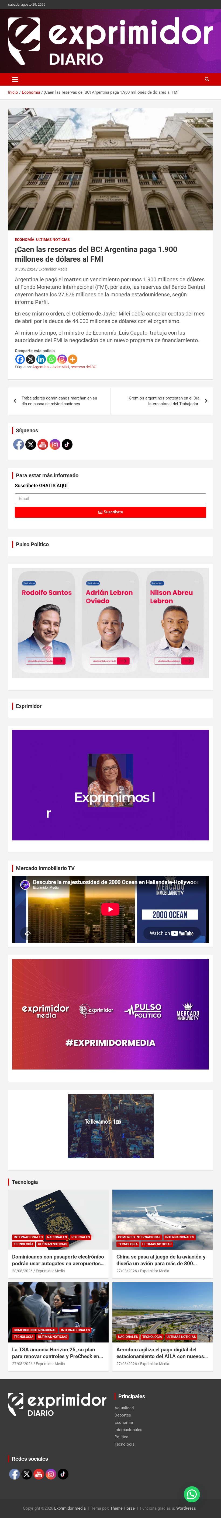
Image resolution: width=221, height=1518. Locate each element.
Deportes (123, 1415)
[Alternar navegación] (15, 79)
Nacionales (57, 1237)
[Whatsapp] (51, 359)
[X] (30, 359)
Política (121, 1437)
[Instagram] (62, 359)
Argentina (40, 367)
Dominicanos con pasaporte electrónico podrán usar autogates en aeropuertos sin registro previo (58, 1263)
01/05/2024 (25, 269)
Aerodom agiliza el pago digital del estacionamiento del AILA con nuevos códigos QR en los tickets (160, 1356)
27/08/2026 (126, 1271)
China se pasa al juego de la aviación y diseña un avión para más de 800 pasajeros (161, 1263)
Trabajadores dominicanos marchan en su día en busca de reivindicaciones (59, 401)
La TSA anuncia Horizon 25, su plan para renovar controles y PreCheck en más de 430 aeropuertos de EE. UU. (55, 1356)
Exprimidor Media (53, 269)
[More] (72, 359)
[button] (192, 1494)
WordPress (186, 1508)
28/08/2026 (22, 1271)
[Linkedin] (41, 359)
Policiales (80, 1237)
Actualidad (124, 1407)
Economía (24, 239)
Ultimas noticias (53, 239)
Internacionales (28, 1237)
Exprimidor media (70, 1508)
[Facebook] (20, 359)
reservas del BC (83, 367)
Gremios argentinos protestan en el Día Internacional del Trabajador (164, 401)
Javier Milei (59, 367)
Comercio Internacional (139, 1237)
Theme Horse (122, 1508)
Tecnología (25, 1182)
